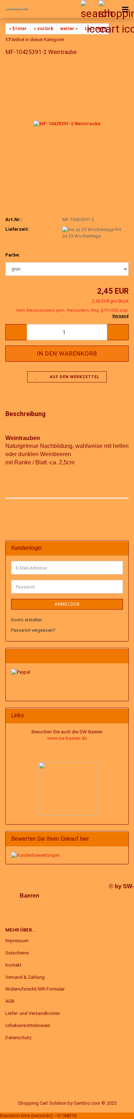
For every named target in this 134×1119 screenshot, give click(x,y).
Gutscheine (17, 953)
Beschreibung (25, 413)
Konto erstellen (26, 619)
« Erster (18, 28)
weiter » (69, 28)
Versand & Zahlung (25, 977)
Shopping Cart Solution (42, 1103)
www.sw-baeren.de (67, 738)
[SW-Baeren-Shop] (14, 9)
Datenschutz (18, 1037)
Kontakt (13, 965)
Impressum (17, 940)
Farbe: (12, 255)
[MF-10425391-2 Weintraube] (67, 116)
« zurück (43, 28)
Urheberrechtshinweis (27, 1025)
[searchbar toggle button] (89, 9)
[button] (16, 332)
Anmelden (67, 604)
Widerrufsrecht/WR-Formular (35, 989)
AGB (9, 1001)
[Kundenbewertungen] (35, 854)
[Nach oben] (114, 1108)
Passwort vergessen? (33, 630)
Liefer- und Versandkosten (32, 1013)
